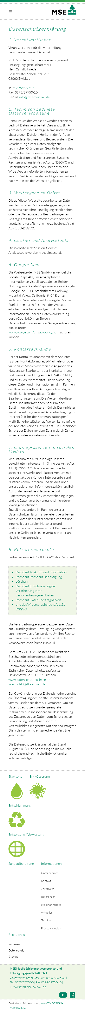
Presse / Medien (51, 928)
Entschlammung (19, 805)
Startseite (15, 776)
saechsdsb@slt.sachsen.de (26, 684)
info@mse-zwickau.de (34, 97)
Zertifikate (47, 888)
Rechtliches (16, 935)
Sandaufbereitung (21, 863)
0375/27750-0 (24, 88)
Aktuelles (46, 912)
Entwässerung (40, 776)
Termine (46, 920)
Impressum (15, 944)
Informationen (51, 863)
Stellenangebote (51, 904)
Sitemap (13, 956)
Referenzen (48, 896)
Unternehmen (50, 873)
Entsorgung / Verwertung (26, 834)
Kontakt (46, 880)
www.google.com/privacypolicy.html (33, 332)
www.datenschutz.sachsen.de (29, 680)
